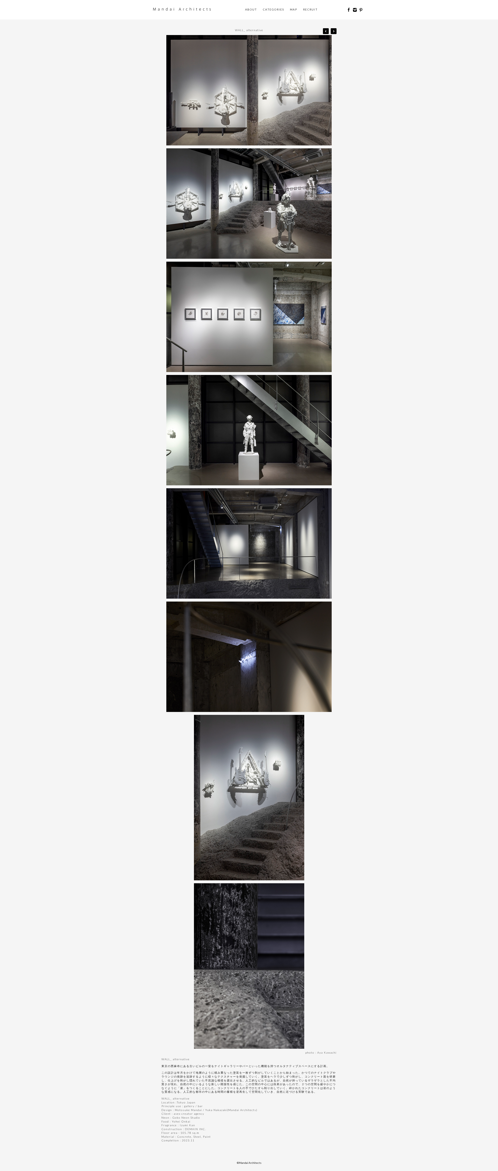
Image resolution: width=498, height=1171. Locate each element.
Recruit (310, 9)
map (293, 9)
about (251, 9)
